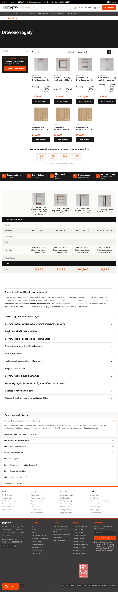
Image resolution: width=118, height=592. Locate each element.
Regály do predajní (66, 501)
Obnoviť (25, 51)
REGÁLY (6, 13)
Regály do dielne (36, 495)
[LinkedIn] (14, 546)
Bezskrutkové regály (96, 504)
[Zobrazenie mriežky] (109, 52)
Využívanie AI (57, 538)
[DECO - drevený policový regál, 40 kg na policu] (107, 64)
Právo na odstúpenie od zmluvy (61, 530)
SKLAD (15, 13)
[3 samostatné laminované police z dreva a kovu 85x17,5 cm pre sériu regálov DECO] (63, 114)
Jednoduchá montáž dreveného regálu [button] (23, 361)
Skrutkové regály (95, 507)
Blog (33, 526)
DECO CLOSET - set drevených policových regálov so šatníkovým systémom (40, 79)
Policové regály (7, 504)
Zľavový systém (37, 541)
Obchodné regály (66, 504)
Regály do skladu (7, 495)
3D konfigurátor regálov (81, 526)
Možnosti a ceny (41, 101)
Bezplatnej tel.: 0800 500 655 (12, 542)
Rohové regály (94, 498)
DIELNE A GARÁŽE (28, 13)
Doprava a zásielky (38, 544)
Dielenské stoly (36, 510)
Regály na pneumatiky (38, 498)
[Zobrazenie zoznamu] (113, 52)
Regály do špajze (66, 513)
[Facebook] (3, 546)
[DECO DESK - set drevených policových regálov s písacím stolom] (85, 64)
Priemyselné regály (8, 507)
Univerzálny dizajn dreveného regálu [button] (22, 316)
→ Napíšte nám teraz (15, 68)
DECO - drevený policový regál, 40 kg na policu (107, 79)
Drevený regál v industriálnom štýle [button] (22, 376)
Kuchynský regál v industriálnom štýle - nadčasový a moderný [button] (35, 383)
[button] (59, 292)
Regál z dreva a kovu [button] (15, 368)
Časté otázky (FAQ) (38, 553)
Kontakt (34, 532)
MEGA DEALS (73, 13)
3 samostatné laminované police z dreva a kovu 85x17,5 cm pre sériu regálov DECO (63, 128)
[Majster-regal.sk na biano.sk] (83, 571)
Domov (4, 18)
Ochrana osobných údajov (61, 535)
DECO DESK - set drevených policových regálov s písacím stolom (84, 79)
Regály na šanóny (66, 498)
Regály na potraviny (66, 510)
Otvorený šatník (65, 507)
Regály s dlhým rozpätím (10, 501)
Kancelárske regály (66, 495)
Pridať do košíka (40, 139)
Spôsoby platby (37, 547)
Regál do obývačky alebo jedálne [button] (21, 331)
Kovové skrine (35, 507)
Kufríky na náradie (37, 513)
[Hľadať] (75, 8)
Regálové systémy (96, 513)
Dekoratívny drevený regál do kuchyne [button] (23, 346)
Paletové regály (7, 498)
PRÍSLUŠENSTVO (57, 13)
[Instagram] (7, 546)
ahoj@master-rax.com (9, 539)
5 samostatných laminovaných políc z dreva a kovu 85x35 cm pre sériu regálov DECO (84, 128)
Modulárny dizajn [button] (13, 353)
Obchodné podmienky (60, 526)
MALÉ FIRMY (43, 13)
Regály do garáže (37, 501)
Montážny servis (37, 550)
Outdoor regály (95, 510)
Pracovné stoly (7, 510)
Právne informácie (59, 541)
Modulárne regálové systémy (99, 501)
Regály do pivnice (37, 504)
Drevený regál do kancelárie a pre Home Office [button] (27, 339)
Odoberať (105, 538)
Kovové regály (94, 495)
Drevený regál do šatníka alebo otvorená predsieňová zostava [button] (35, 324)
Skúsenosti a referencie (40, 538)
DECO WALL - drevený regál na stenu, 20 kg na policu (62, 79)
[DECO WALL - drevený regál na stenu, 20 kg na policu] (63, 64)
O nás (34, 529)
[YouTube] (11, 546)
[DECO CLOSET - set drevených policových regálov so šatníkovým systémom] (41, 64)
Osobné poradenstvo (39, 535)
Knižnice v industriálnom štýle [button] (19, 391)
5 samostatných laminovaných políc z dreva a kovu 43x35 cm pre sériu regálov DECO (40, 128)
